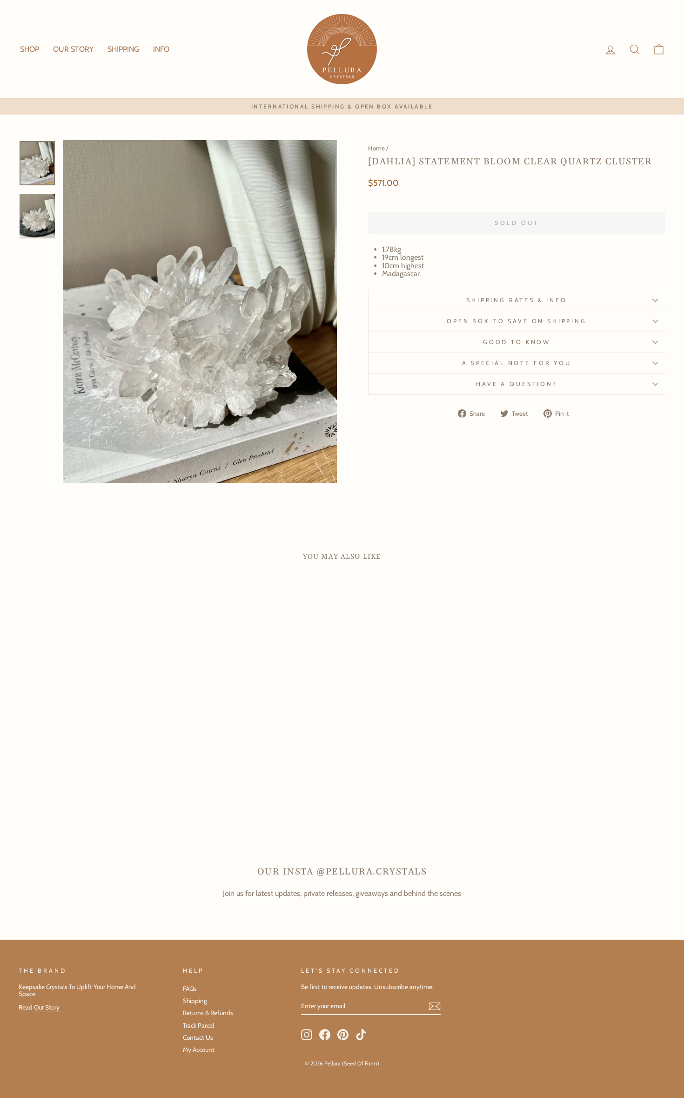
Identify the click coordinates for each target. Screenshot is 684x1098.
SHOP (29, 49)
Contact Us (198, 1037)
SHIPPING (123, 49)
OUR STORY (73, 49)
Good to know (516, 342)
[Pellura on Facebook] (324, 1034)
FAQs (190, 988)
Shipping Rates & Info (516, 300)
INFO (161, 49)
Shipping (195, 1000)
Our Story (47, 1007)
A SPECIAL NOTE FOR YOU (516, 362)
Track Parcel (198, 1025)
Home (376, 148)
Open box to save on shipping (517, 321)
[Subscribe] (435, 1006)
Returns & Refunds (208, 1013)
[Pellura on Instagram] (306, 1034)
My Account (199, 1049)
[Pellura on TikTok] (361, 1034)
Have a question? (516, 383)
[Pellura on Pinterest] (343, 1034)
